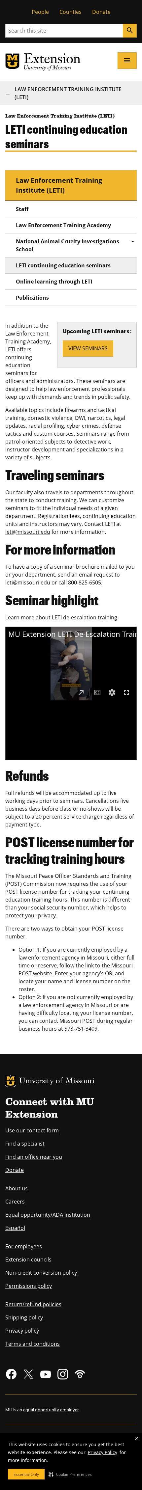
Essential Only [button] (26, 1474)
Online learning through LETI (54, 281)
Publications (32, 297)
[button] (70, 1474)
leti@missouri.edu (27, 531)
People (40, 11)
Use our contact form (32, 1130)
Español (15, 1228)
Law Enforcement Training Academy (63, 225)
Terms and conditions (32, 1343)
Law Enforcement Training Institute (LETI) (68, 93)
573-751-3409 (80, 1028)
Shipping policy (24, 1317)
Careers (15, 1201)
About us (16, 1188)
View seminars (88, 348)
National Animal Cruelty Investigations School (67, 245)
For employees (23, 1246)
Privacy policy (22, 1330)
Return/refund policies (33, 1304)
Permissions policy (28, 1285)
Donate (101, 11)
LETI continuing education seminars (63, 265)
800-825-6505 (84, 582)
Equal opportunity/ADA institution (47, 1214)
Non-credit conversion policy (41, 1272)
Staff (22, 209)
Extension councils (28, 1259)
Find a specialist (25, 1143)
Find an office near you (33, 1156)
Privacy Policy (102, 1452)
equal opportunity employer (51, 1410)
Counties (70, 11)
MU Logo (10, 1081)
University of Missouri (57, 1081)
